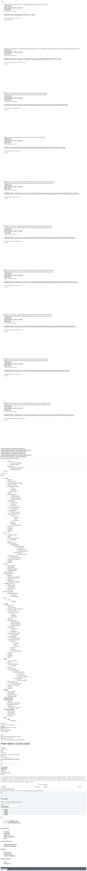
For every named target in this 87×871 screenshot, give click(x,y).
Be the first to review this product (10, 754)
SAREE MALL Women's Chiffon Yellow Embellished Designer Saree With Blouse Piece (40, 326)
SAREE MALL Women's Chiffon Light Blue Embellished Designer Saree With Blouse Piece (41, 193)
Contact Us (7, 863)
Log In (9, 461)
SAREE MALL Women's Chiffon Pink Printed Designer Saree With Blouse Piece (37, 370)
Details (3, 771)
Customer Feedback (10, 846)
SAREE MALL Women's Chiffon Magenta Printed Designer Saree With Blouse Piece (39, 415)
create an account (38, 790)
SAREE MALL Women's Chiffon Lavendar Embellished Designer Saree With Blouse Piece (41, 282)
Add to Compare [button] (18, 7)
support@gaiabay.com (14, 822)
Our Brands (7, 833)
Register (10, 466)
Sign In (6, 471)
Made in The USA (5, 458)
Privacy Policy (7, 852)
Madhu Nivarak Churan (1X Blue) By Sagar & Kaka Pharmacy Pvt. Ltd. (32, 59)
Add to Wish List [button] (8, 7)
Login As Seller (15, 464)
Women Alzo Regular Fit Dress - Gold (19, 14)
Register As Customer (17, 467)
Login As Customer (16, 463)
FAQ (5, 862)
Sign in (29, 790)
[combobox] (8, 728)
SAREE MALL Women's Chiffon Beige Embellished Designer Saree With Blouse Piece (39, 237)
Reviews (3, 774)
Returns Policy (8, 854)
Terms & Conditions (9, 855)
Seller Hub (7, 835)
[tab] (43, 723)
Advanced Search (6, 730)
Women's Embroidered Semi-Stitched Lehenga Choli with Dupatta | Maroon (36, 105)
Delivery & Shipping (9, 836)
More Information (5, 772)
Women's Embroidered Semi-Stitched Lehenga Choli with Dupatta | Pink (34, 147)
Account (3, 723)
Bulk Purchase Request (10, 844)
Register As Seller (16, 469)
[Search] (1, 733)
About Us (6, 831)
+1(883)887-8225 (13, 821)
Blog (5, 838)
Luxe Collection (14, 458)
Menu (2, 475)
